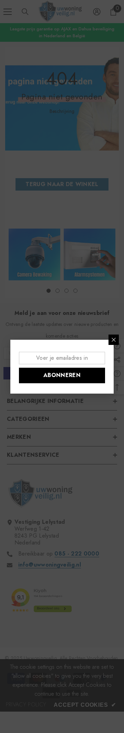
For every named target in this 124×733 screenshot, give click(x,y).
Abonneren (62, 375)
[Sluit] (113, 340)
